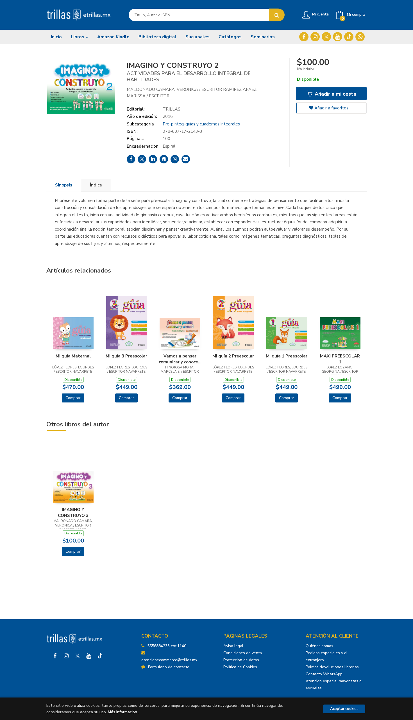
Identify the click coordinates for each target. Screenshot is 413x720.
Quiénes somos (319, 646)
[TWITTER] (326, 36)
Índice (96, 185)
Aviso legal (233, 646)
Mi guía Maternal (73, 356)
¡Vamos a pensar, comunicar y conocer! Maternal (180, 358)
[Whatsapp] (360, 36)
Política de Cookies (240, 667)
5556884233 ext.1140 (166, 646)
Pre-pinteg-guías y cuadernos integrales (201, 124)
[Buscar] (277, 15)
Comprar (73, 397)
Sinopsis (63, 185)
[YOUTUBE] (337, 36)
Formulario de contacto (168, 667)
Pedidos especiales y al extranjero (327, 656)
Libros (78, 37)
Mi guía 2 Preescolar (233, 356)
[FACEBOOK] (303, 36)
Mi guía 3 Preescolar (126, 356)
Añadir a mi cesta (334, 94)
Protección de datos (241, 660)
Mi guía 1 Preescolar (286, 356)
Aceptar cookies (344, 708)
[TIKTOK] (348, 36)
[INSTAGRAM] (315, 36)
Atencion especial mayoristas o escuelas (334, 684)
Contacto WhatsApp (324, 674)
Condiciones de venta (242, 653)
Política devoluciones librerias (332, 667)
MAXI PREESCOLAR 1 (340, 358)
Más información (122, 712)
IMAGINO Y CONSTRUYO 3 (73, 512)
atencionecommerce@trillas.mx (169, 660)
